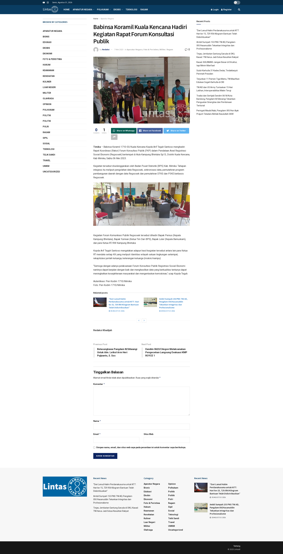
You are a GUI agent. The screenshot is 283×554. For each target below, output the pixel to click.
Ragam (144, 9)
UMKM (46, 166)
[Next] (144, 320)
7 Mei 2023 (118, 49)
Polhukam (103, 9)
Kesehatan (49, 76)
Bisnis (46, 36)
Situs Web (148, 434)
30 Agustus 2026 (117, 311)
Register (227, 9)
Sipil (45, 138)
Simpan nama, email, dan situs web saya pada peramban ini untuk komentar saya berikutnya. (141, 447)
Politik (47, 115)
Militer (162, 49)
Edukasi (47, 42)
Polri (46, 126)
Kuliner (47, 82)
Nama (97, 421)
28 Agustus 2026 (168, 311)
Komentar (99, 384)
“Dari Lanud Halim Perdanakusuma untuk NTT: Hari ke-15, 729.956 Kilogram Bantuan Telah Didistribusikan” (124, 303)
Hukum (46, 65)
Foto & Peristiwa (151, 49)
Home (67, 9)
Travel (46, 160)
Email (97, 434)
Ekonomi (47, 53)
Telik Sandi (49, 155)
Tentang (236, 546)
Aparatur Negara (82, 9)
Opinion (47, 104)
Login (216, 9)
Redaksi (106, 49)
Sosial (46, 143)
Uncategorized (51, 171)
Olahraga (48, 98)
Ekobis (117, 9)
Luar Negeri (49, 87)
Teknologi (131, 9)
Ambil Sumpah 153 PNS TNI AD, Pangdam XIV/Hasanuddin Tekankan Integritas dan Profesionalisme (173, 303)
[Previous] (139, 320)
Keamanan (48, 70)
